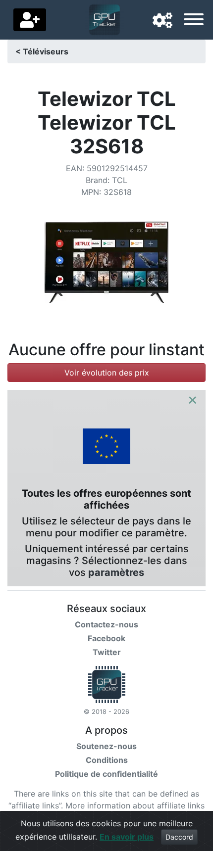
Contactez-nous (106, 624)
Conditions (107, 760)
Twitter (107, 652)
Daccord (179, 837)
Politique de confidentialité (106, 774)
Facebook (106, 638)
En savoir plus (127, 837)
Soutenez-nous (106, 746)
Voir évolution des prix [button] (106, 373)
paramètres (116, 572)
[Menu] (193, 21)
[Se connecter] (29, 19)
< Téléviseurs (41, 51)
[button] (162, 20)
